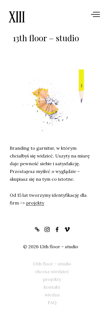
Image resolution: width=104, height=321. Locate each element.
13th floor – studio (52, 263)
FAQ (52, 302)
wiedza (52, 294)
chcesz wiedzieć (52, 271)
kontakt (52, 287)
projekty (35, 203)
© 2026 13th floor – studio (50, 246)
